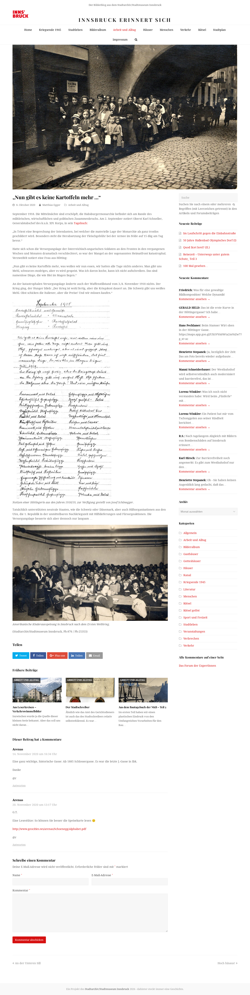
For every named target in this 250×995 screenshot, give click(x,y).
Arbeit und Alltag (78, 204)
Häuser (188, 568)
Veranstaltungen (194, 631)
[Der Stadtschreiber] (90, 690)
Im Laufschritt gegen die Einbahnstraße (209, 233)
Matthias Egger (51, 204)
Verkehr (188, 645)
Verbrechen (191, 638)
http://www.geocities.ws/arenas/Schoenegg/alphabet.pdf (49, 829)
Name (17, 875)
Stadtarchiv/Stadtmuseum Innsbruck (107, 989)
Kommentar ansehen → (194, 299)
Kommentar (21, 890)
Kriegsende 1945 (194, 582)
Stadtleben (190, 624)
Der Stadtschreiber (78, 707)
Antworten (19, 785)
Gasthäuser (190, 554)
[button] (20, 655)
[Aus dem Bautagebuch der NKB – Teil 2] (143, 690)
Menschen (190, 596)
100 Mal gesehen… (195, 265)
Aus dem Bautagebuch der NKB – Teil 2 (142, 707)
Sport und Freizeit (195, 617)
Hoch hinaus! (226, 963)
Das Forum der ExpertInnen (197, 665)
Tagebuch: (81, 223)
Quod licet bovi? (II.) (196, 247)
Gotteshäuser (192, 561)
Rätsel (187, 603)
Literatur (189, 589)
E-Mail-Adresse (102, 875)
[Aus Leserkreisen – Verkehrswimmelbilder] (37, 690)
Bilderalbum (191, 547)
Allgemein (190, 533)
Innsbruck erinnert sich (125, 20)
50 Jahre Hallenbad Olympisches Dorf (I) (209, 240)
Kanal (187, 575)
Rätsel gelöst (191, 610)
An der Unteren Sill (28, 963)
